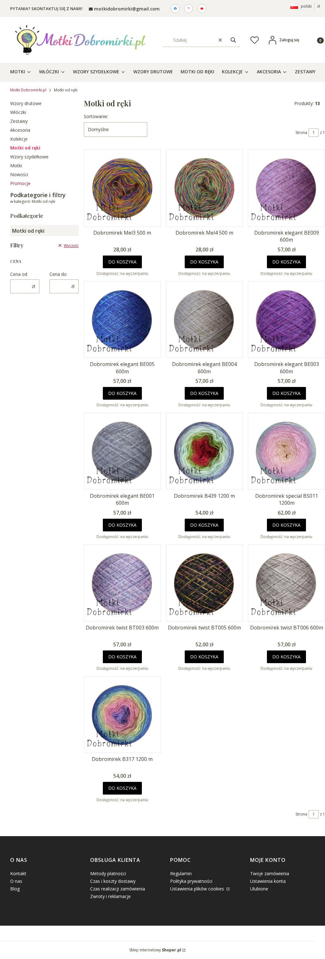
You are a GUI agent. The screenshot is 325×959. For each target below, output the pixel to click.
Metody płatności (108, 873)
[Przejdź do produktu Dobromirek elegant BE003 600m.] (286, 320)
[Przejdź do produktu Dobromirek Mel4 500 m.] (204, 188)
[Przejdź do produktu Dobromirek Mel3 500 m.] (122, 188)
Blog (15, 889)
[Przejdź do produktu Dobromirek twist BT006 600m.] (286, 583)
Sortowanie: (96, 116)
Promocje (20, 183)
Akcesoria (20, 130)
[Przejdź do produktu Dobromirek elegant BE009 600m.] (286, 188)
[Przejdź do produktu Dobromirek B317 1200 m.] (122, 714)
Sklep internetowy (155, 950)
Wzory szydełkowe (29, 157)
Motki (16, 166)
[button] (233, 39)
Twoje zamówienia (269, 873)
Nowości (19, 174)
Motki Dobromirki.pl (28, 90)
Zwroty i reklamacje (110, 896)
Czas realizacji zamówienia (117, 889)
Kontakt (18, 873)
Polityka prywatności (191, 881)
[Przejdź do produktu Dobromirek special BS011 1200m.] (286, 451)
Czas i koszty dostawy (113, 881)
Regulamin (181, 873)
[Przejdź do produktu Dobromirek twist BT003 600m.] (122, 583)
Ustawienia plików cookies (197, 889)
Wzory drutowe (26, 103)
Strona (301, 132)
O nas (16, 881)
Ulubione (259, 889)
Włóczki (18, 112)
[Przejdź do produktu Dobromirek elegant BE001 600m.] (122, 451)
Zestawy (19, 121)
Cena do (58, 274)
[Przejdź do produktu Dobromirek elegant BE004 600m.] (204, 320)
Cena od (18, 274)
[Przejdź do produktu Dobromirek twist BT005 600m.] (204, 583)
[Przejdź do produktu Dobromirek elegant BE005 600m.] (122, 320)
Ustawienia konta (268, 881)
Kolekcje (19, 139)
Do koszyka (122, 262)
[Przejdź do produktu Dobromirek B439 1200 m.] (204, 451)
